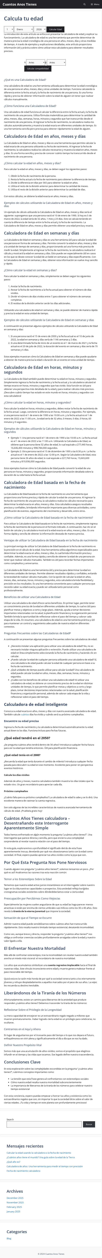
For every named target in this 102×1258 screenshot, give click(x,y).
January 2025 (13, 1211)
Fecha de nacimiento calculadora (23, 1170)
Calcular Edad (55, 29)
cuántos (25, 714)
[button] (84, 4)
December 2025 (15, 1197)
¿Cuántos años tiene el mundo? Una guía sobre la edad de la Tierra (41, 1157)
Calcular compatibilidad (38, 68)
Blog (9, 1238)
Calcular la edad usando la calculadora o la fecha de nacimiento (39, 1152)
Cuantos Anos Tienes (20, 4)
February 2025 (14, 1206)
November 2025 (15, 1202)
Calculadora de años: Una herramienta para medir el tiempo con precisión (45, 1166)
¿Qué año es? (13, 1161)
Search (10, 1119)
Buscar (89, 1124)
